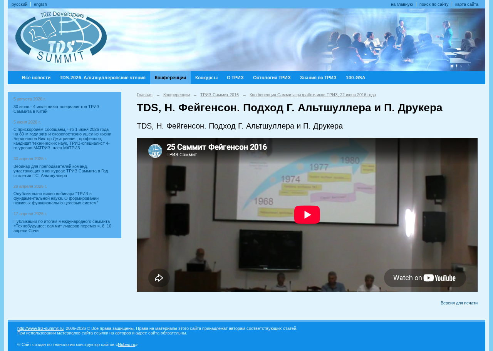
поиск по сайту (434, 4)
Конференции (170, 77)
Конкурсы (206, 77)
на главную (402, 4)
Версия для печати (459, 303)
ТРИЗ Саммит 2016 (219, 94)
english (40, 4)
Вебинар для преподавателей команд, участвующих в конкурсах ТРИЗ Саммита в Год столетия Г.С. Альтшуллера (60, 171)
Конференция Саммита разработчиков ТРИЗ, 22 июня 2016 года (313, 94)
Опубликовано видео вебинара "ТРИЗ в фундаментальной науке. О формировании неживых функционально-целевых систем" (56, 198)
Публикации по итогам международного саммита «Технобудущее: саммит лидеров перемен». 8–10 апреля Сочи (62, 226)
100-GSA (356, 77)
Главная (145, 94)
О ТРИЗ (235, 77)
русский (19, 4)
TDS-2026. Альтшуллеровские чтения (103, 77)
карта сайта (466, 4)
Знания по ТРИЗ (318, 77)
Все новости (36, 77)
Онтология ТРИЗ (272, 77)
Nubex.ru (126, 344)
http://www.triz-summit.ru (40, 328)
